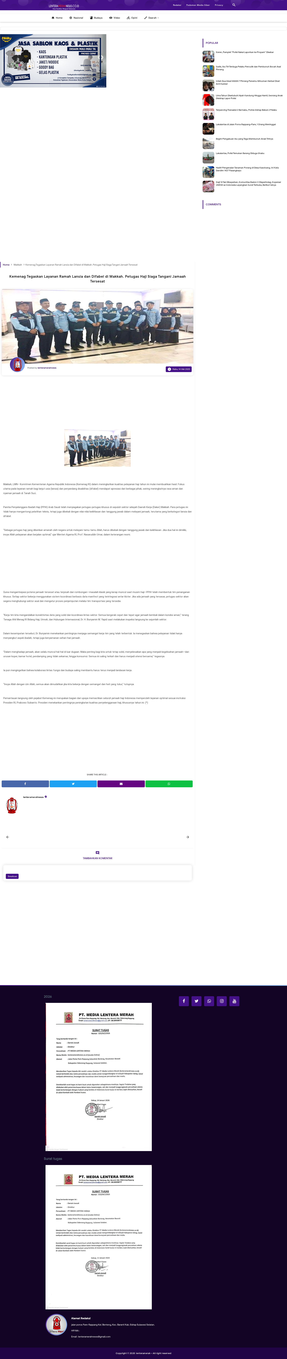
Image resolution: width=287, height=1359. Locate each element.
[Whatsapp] (209, 1001)
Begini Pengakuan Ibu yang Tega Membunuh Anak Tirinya (244, 138)
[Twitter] (196, 1001)
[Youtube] (234, 1001)
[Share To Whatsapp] (169, 783)
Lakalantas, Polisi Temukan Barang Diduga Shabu (240, 153)
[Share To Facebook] (25, 783)
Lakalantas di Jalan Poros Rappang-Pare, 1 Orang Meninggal (246, 124)
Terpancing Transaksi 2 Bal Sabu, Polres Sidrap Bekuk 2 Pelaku (246, 110)
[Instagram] (222, 1001)
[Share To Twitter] (73, 783)
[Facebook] (184, 1001)
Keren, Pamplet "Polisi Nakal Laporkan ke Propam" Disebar (245, 52)
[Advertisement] (97, 151)
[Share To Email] (121, 783)
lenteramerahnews (33, 797)
